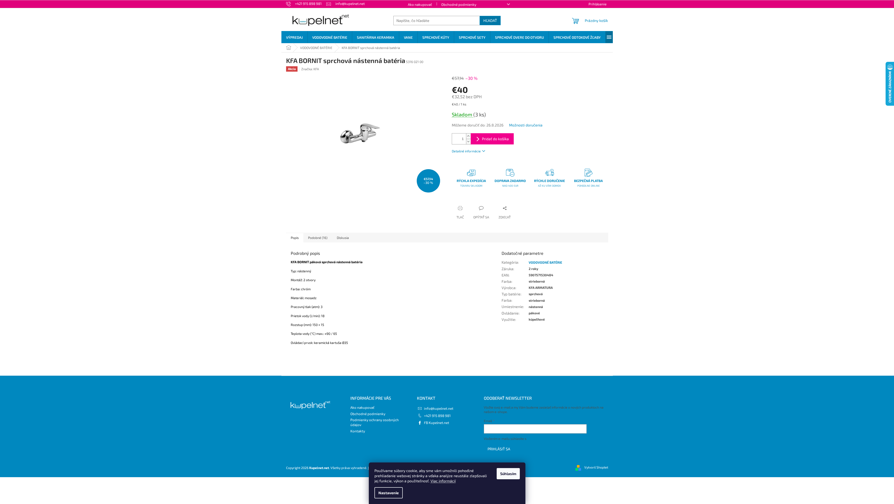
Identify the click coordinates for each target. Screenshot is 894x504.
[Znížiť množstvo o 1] (468, 141)
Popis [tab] (295, 238)
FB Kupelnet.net (436, 422)
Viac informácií (443, 481)
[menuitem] (294, 37)
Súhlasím (508, 473)
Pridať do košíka (495, 138)
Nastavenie (388, 492)
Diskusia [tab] (343, 238)
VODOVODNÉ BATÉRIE (545, 262)
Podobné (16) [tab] (317, 238)
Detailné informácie (466, 151)
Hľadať (490, 20)
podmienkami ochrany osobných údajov (556, 439)
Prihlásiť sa (499, 449)
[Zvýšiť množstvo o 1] (468, 136)
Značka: (310, 69)
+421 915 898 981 (437, 415)
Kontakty (357, 431)
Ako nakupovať (420, 4)
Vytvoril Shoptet (596, 467)
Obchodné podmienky (458, 4)
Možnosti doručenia (525, 125)
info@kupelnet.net (438, 408)
